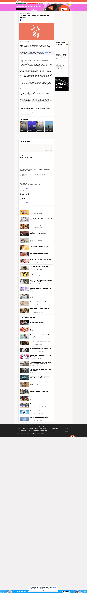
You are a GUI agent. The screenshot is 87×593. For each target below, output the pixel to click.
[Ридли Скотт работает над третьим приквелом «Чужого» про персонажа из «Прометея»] (36, 377)
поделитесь (46, 52)
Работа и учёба (38, 406)
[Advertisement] (36, 136)
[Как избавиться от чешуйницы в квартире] (36, 254)
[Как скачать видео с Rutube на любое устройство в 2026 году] (36, 412)
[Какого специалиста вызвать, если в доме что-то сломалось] (36, 261)
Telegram (23, 428)
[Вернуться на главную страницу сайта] (19, 1)
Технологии (41, 413)
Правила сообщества (39, 431)
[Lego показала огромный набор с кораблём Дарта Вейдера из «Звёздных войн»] (36, 322)
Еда (34, 399)
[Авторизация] (71, 1)
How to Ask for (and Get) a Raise (26, 110)
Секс (36, 330)
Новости (37, 323)
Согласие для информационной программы (37, 433)
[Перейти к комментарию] (61, 47)
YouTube (40, 428)
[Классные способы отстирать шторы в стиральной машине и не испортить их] (36, 281)
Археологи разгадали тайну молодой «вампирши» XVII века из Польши (61, 49)
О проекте (24, 426)
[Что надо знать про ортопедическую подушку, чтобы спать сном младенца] (36, 240)
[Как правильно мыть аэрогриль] (36, 274)
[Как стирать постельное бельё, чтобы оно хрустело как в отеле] (36, 219)
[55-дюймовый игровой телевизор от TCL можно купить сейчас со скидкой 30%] (36, 343)
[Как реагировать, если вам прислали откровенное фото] (36, 329)
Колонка (40, 358)
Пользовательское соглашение (26, 430)
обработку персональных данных (43, 588)
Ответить (26, 164)
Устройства (41, 337)
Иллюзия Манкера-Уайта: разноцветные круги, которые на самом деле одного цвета (62, 57)
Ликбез (37, 227)
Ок (43, 590)
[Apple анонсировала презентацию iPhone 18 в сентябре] (36, 419)
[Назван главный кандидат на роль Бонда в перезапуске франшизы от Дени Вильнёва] (36, 391)
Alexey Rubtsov (25, 19)
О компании (45, 426)
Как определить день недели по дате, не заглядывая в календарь (61, 66)
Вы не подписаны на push (53, 428)
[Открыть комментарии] (32, 213)
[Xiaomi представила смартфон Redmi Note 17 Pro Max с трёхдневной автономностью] (36, 350)
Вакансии (40, 426)
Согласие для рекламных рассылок (23, 433)
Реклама (32, 426)
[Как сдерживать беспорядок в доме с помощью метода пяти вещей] (36, 296)
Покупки (37, 344)
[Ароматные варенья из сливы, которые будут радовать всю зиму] (36, 398)
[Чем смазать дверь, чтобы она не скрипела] (36, 226)
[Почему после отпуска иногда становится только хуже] (36, 405)
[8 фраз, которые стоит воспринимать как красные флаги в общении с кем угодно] (36, 356)
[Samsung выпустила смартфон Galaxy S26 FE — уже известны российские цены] (36, 336)
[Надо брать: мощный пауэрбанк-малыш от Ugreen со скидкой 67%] (36, 370)
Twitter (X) (32, 428)
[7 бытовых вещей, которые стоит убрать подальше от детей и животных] (36, 303)
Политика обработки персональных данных (40, 430)
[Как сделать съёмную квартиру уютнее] (36, 212)
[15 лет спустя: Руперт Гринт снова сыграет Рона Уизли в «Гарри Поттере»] (36, 384)
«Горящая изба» (37, 221)
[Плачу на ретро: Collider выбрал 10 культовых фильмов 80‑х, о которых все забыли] (36, 233)
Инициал (44, 428)
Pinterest (36, 428)
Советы (38, 213)
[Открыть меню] (52, 155)
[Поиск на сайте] (66, 1)
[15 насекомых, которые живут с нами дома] (36, 247)
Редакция (36, 426)
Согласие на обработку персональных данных (51, 431)
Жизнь (37, 358)
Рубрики (28, 426)
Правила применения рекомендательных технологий (26, 431)
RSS (47, 428)
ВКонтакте (27, 428)
